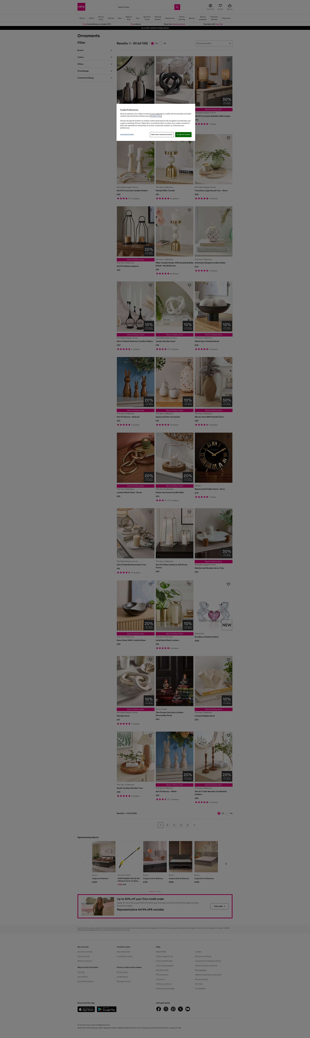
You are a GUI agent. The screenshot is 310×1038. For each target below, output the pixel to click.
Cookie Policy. (156, 116)
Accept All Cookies (183, 134)
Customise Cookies (127, 134)
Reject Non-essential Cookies (161, 134)
